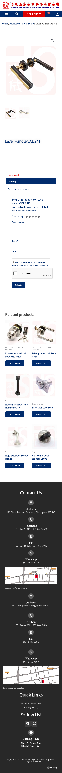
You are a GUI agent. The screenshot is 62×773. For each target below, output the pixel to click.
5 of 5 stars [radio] (39, 217)
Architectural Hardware (22, 23)
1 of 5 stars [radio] (27, 217)
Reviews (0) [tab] (14, 174)
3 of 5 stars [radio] (33, 217)
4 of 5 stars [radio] (36, 217)
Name (15, 240)
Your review (18, 222)
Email (15, 251)
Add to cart (15, 363)
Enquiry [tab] (12, 181)
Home (5, 23)
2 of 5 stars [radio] (30, 217)
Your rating (18, 216)
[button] (6, 14)
